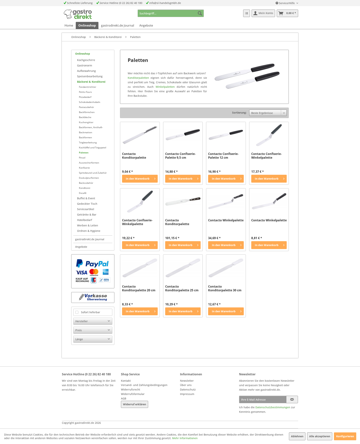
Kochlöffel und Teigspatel (92, 147)
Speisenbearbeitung (90, 76)
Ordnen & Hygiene (88, 231)
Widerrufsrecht (130, 389)
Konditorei (84, 188)
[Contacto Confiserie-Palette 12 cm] (226, 135)
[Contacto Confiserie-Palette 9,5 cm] (183, 135)
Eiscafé (82, 193)
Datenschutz (188, 389)
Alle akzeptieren (319, 436)
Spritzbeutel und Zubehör (93, 172)
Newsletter (187, 380)
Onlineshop (82, 53)
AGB (123, 398)
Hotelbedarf (84, 220)
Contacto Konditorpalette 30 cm (225, 288)
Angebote (81, 246)
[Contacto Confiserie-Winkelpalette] (269, 135)
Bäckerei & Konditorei (91, 81)
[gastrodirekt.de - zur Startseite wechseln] (78, 14)
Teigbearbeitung (88, 142)
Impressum (187, 394)
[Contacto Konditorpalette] (183, 201)
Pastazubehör (86, 107)
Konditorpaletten (138, 78)
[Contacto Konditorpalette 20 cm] (140, 268)
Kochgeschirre (86, 60)
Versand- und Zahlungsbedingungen (144, 385)
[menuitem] (171, 13)
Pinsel (82, 157)
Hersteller (81, 321)
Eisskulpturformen (89, 177)
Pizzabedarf (85, 97)
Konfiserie (84, 167)
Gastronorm (84, 65)
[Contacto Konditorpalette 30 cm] (226, 268)
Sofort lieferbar (90, 312)
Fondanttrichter (87, 87)
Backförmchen (87, 112)
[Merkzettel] (246, 13)
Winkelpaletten (165, 87)
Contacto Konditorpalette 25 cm (182, 288)
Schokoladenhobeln (89, 102)
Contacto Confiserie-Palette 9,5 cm (180, 155)
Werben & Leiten (87, 225)
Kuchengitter (86, 122)
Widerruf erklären (134, 404)
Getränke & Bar (86, 214)
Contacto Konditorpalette (177, 222)
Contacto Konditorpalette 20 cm (138, 288)
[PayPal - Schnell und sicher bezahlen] (93, 271)
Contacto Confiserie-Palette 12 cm (223, 155)
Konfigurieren (345, 436)
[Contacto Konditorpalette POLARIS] (140, 135)
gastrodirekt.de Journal (89, 239)
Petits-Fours (85, 92)
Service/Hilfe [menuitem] (287, 3)
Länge (79, 339)
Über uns (186, 385)
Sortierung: (239, 112)
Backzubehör (86, 182)
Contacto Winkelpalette (226, 220)
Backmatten (85, 132)
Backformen (85, 137)
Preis (78, 330)
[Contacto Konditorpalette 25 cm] (183, 268)
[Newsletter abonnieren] (292, 399)
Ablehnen (297, 436)
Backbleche (85, 117)
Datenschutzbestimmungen (272, 407)
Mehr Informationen (185, 438)
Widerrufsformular (133, 394)
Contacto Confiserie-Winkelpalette (266, 155)
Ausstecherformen (89, 162)
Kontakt (126, 380)
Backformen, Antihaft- (91, 127)
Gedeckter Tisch (87, 203)
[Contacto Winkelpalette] (226, 201)
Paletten (83, 152)
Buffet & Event (86, 198)
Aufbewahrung (86, 71)
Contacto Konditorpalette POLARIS (134, 155)
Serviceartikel (85, 209)
